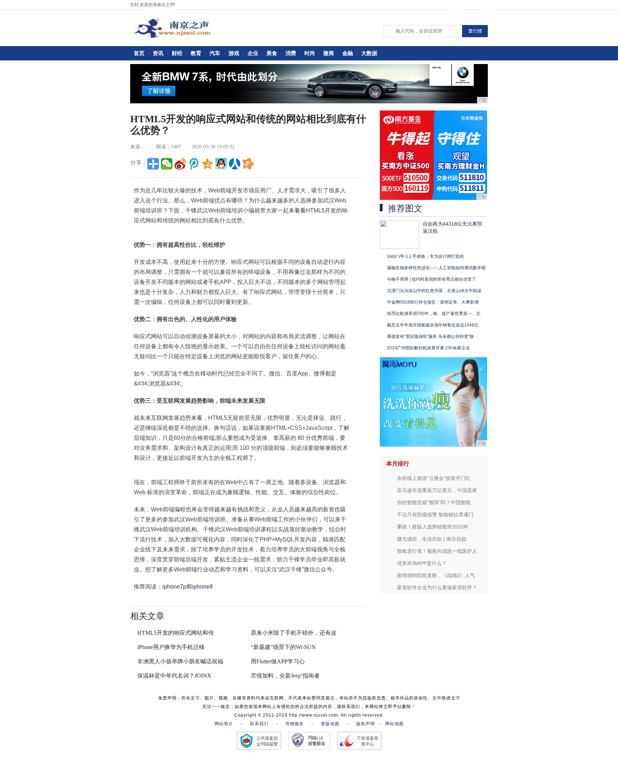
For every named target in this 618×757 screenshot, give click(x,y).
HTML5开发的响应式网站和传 (175, 633)
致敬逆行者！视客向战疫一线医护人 (437, 551)
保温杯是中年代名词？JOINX (174, 676)
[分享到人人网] (234, 163)
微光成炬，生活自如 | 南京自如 (431, 539)
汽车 (215, 53)
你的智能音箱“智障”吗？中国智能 (434, 502)
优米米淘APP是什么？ (422, 563)
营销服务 (294, 723)
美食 (271, 53)
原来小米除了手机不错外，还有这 (294, 633)
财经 (177, 53)
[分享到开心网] (248, 163)
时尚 (309, 53)
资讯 (158, 53)
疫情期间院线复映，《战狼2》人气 (436, 575)
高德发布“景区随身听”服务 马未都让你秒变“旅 (430, 336)
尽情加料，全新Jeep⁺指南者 (285, 676)
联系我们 (259, 723)
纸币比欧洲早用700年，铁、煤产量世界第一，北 (433, 313)
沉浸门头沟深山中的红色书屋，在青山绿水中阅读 (434, 290)
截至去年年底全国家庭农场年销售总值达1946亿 (433, 325)
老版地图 (330, 723)
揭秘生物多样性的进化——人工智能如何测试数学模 (436, 267)
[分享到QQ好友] (221, 163)
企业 (252, 53)
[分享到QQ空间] (207, 163)
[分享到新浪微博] (180, 163)
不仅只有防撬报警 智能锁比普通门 (435, 514)
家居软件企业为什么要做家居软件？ (437, 587)
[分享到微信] (166, 163)
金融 (347, 53)
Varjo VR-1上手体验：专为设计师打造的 (425, 256)
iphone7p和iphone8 (187, 587)
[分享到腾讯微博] (194, 163)
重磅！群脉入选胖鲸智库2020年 (433, 527)
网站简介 (224, 723)
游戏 (234, 53)
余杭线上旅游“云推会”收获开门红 (434, 478)
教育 (196, 53)
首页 (139, 53)
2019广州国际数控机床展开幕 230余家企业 (428, 347)
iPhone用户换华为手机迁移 (171, 647)
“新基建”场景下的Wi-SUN (283, 647)
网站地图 (394, 723)
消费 (290, 53)
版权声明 (365, 723)
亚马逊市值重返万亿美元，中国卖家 (437, 490)
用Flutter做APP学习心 (278, 661)
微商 (328, 53)
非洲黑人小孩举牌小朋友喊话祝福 (180, 661)
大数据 (369, 53)
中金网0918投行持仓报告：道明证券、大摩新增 (433, 302)
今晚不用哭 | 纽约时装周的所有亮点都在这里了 (431, 279)
